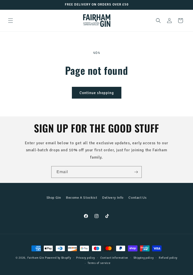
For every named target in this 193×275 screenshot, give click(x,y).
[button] (10, 20)
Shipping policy (143, 257)
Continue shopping (96, 93)
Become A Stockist (81, 197)
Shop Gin (53, 197)
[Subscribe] (135, 172)
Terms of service (99, 263)
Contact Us (137, 197)
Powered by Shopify (58, 257)
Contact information (114, 257)
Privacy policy (85, 257)
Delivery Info (113, 197)
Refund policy (168, 257)
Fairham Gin (35, 257)
